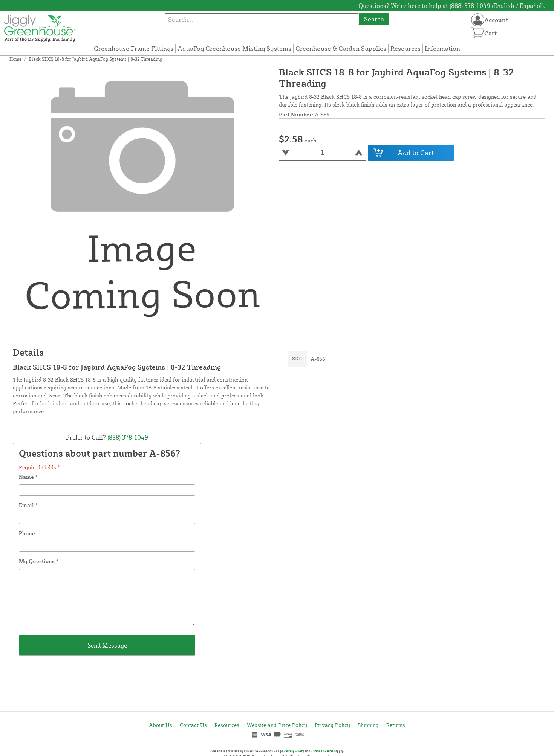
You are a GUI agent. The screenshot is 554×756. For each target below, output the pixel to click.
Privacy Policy (332, 725)
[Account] (477, 19)
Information (442, 48)
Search (374, 19)
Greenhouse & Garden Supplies (340, 48)
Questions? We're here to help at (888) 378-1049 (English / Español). (451, 5)
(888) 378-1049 (127, 437)
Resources (405, 48)
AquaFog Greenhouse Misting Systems (234, 48)
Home (15, 59)
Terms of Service (323, 751)
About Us (160, 725)
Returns (395, 725)
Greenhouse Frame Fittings (133, 48)
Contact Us (193, 725)
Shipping (368, 725)
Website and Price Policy (277, 725)
